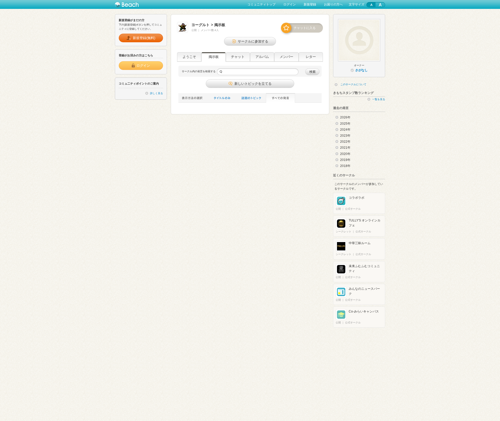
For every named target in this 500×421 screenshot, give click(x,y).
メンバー (286, 57)
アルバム (262, 57)
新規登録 (310, 4)
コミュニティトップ (261, 4)
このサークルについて (353, 84)
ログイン (289, 4)
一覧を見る (378, 99)
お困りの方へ (333, 4)
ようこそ (189, 57)
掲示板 (214, 57)
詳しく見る (156, 93)
